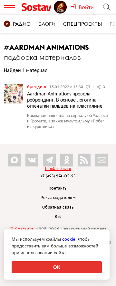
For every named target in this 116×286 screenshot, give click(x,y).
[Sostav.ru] (37, 7)
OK (57, 267)
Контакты (58, 188)
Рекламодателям (58, 197)
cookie (68, 239)
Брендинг (37, 86)
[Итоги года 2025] (61, 7)
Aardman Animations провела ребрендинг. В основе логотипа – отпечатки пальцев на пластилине (64, 100)
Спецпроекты (82, 24)
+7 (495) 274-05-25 (58, 176)
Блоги (46, 24)
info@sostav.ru (58, 169)
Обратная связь (58, 207)
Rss (58, 216)
